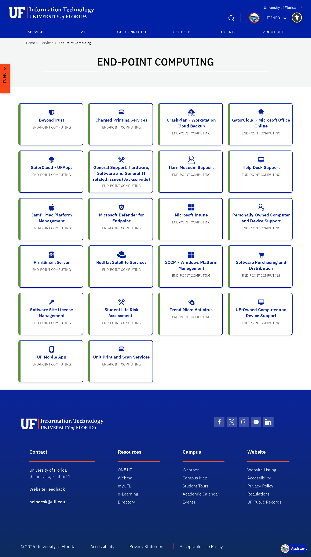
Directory (126, 502)
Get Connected (132, 32)
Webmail (126, 478)
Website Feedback (47, 489)
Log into (228, 32)
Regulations (258, 494)
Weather (191, 470)
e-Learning (128, 494)
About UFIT (274, 32)
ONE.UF (125, 470)
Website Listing (261, 470)
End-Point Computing (75, 43)
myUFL (124, 486)
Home (30, 43)
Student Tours (196, 486)
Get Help (181, 32)
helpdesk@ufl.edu (47, 502)
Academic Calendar (201, 494)
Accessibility (259, 478)
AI (83, 32)
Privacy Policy (260, 486)
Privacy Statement (147, 546)
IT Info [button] (273, 17)
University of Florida (280, 7)
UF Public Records (264, 502)
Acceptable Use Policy (201, 546)
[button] (297, 17)
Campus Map (195, 478)
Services (36, 32)
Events (189, 502)
